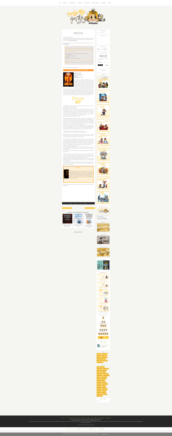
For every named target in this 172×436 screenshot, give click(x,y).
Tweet (71, 203)
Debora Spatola (99, 373)
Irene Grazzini (99, 382)
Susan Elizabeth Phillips (101, 380)
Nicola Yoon (104, 387)
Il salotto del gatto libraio (103, 344)
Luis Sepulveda (99, 394)
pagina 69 (85, 50)
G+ (77, 203)
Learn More (103, 434)
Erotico (98, 355)
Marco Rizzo (99, 387)
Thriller (104, 360)
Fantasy (103, 355)
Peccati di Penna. (80, 67)
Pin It (81, 203)
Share (75, 203)
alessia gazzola (99, 375)
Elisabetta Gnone (105, 368)
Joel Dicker (104, 382)
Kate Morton (103, 392)
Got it (108, 434)
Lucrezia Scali (99, 385)
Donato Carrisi (99, 368)
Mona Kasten (104, 370)
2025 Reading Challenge (102, 343)
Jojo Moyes (99, 392)
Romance (98, 360)
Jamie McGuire (99, 370)
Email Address (100, 59)
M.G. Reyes (103, 385)
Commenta (85, 203)
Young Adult (99, 362)
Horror (98, 357)
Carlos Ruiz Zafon (106, 375)
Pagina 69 (78, 31)
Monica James (104, 394)
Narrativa (103, 357)
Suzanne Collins (105, 373)
